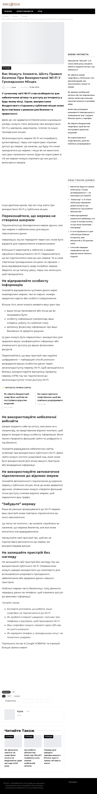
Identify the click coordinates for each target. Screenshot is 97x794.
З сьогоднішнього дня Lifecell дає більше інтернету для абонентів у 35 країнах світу (81, 237)
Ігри (40, 11)
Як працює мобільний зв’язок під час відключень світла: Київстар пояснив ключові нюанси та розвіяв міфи (81, 98)
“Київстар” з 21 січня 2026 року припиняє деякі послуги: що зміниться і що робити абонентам (81, 205)
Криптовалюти (25, 11)
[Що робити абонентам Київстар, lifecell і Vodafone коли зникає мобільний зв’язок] (33, 741)
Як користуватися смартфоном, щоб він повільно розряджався (50, 397)
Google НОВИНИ (35, 643)
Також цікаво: (85, 180)
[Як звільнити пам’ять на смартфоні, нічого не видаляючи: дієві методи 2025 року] (13, 741)
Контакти (73, 782)
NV (13, 692)
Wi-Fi (9, 696)
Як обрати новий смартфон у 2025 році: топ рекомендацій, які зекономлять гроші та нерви (81, 81)
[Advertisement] (33, 184)
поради (17, 696)
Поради (6, 68)
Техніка (8, 11)
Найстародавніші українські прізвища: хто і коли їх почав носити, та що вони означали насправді (82, 221)
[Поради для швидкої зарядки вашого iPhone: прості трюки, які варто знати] (52, 741)
